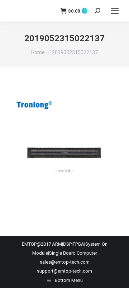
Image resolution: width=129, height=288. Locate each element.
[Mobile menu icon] (115, 11)
